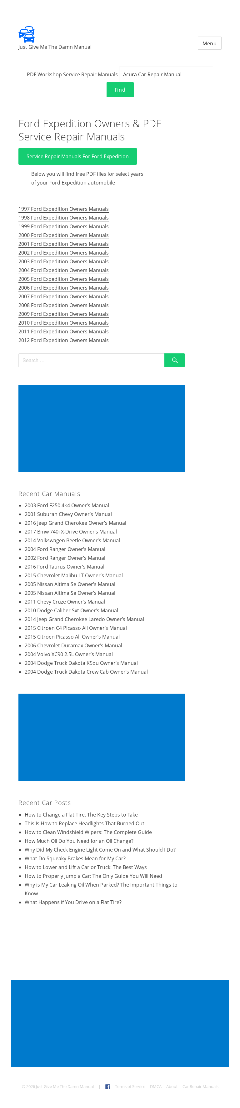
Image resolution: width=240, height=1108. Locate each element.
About (172, 1086)
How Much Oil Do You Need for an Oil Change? (79, 840)
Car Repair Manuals (200, 1086)
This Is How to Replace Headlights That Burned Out (84, 823)
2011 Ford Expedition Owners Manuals (63, 331)
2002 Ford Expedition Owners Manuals (63, 252)
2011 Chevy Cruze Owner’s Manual (65, 601)
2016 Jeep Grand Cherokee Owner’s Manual (75, 522)
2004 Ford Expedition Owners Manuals (63, 270)
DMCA (156, 1086)
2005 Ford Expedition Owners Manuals (63, 279)
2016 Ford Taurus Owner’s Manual (64, 566)
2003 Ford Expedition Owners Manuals (63, 261)
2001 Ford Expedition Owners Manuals (63, 243)
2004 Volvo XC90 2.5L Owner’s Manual (69, 654)
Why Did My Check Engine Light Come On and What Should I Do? (100, 849)
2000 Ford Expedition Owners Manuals (63, 235)
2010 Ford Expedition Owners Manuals (63, 322)
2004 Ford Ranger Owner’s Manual (65, 549)
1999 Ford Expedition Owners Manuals (63, 226)
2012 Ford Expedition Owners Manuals (63, 340)
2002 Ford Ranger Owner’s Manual (65, 557)
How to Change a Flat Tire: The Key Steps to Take (81, 814)
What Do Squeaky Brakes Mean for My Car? (75, 858)
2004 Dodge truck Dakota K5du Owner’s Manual (81, 663)
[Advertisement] (103, 429)
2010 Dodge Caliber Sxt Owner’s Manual (71, 610)
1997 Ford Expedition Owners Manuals (63, 208)
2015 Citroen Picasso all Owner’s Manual (72, 636)
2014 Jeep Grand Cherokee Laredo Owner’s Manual (84, 619)
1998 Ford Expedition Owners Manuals (63, 217)
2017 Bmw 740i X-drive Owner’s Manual (71, 531)
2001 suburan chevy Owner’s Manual (68, 514)
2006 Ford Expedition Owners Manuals (63, 287)
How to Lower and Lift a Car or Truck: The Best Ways (86, 867)
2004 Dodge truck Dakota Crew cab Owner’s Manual (86, 671)
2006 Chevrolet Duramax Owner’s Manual (73, 645)
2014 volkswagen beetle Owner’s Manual (72, 540)
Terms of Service (130, 1086)
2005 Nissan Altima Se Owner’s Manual (70, 584)
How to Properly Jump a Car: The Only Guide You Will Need (93, 876)
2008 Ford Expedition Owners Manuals (63, 305)
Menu (209, 43)
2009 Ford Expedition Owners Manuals (63, 314)
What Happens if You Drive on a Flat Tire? (73, 902)
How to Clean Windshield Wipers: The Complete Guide (88, 832)
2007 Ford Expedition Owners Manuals (63, 296)
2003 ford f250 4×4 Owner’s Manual (67, 505)
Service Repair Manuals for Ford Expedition (78, 156)
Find (120, 89)
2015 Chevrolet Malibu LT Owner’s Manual (74, 575)
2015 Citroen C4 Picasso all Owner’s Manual (76, 628)
